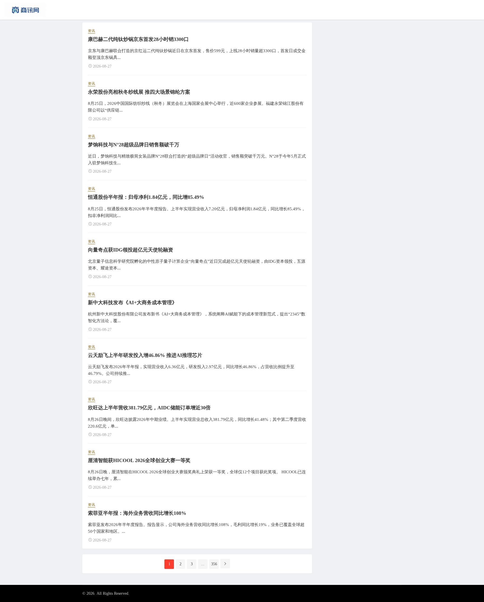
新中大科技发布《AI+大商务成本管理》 (132, 302)
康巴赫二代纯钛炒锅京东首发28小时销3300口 (138, 39)
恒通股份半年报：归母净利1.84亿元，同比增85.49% (146, 197)
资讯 (91, 31)
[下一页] (225, 563)
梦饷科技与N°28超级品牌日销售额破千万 (133, 144)
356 (214, 564)
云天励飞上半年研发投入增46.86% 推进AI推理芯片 (145, 355)
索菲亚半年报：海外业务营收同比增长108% (137, 513)
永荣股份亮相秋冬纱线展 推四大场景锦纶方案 (139, 92)
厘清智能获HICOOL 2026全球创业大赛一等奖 (139, 460)
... (202, 564)
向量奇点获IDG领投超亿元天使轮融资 (130, 250)
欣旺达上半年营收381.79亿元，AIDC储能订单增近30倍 (149, 407)
